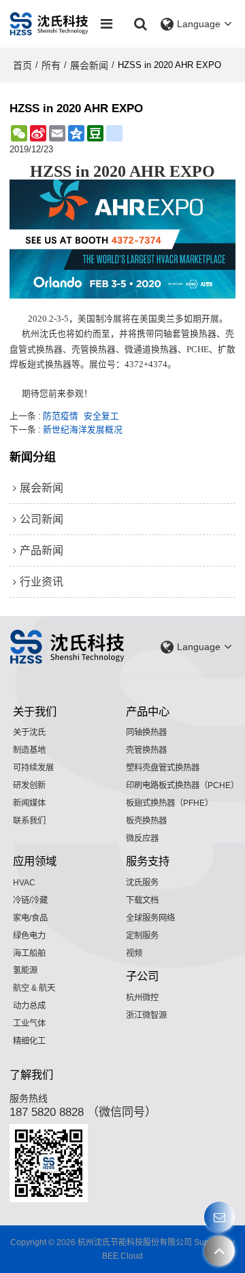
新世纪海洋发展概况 (82, 429)
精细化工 (29, 1041)
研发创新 (29, 785)
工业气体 (29, 1023)
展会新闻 (89, 65)
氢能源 (25, 970)
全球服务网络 (150, 918)
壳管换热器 (146, 750)
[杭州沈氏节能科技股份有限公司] (50, 23)
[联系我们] (219, 1217)
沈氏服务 (142, 882)
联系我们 (29, 821)
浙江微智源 (146, 1015)
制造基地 (29, 750)
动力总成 (29, 1006)
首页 (22, 65)
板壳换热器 (146, 821)
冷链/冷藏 (30, 900)
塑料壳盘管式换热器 (162, 768)
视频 (134, 953)
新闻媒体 (29, 803)
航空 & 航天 (34, 988)
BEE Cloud (122, 1256)
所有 (51, 65)
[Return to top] (219, 1251)
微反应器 (142, 838)
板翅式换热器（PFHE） (169, 803)
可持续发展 (33, 768)
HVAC (24, 882)
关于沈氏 (29, 732)
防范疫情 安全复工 (81, 416)
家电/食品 (30, 918)
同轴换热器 (146, 732)
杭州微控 (142, 997)
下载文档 (142, 900)
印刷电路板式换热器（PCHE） (182, 785)
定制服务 (142, 935)
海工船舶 (29, 953)
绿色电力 (29, 935)
